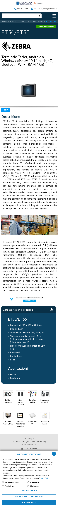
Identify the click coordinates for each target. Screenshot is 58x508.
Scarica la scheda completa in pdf (52, 309)
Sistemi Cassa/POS (8, 422)
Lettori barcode (8, 401)
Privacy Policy (44, 478)
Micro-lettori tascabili (20, 402)
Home (4, 21)
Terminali (23, 21)
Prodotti (13, 21)
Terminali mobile (32, 401)
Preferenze (34, 482)
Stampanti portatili (44, 401)
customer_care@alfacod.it (45, 9)
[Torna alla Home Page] (29, 3)
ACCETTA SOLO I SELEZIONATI (29, 496)
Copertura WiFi (32, 422)
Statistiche (9, 486)
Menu (5, 110)
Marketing (34, 486)
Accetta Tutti (29, 502)
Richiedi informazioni (45, 26)
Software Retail (45, 422)
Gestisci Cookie (29, 491)
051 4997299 (22, 9)
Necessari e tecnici (13, 482)
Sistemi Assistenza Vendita (20, 423)
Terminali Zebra (36, 21)
